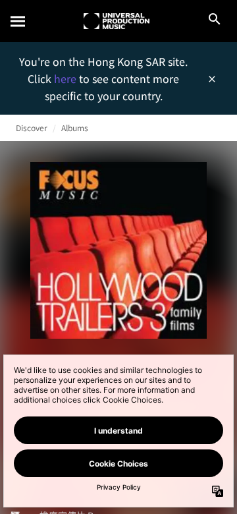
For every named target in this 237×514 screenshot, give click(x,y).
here (66, 78)
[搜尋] (18, 21)
